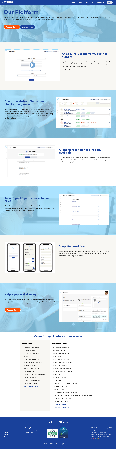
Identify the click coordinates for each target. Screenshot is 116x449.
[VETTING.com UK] (94, 439)
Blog (87, 2)
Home (5, 428)
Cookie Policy (29, 432)
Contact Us (100, 2)
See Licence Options (27, 27)
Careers (6, 432)
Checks (80, 2)
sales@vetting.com (100, 432)
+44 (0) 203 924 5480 (105, 434)
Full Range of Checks (31, 386)
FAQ (93, 2)
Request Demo (11, 27)
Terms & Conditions (31, 430)
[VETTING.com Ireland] (98, 439)
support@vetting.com (103, 436)
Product (72, 2)
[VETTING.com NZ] (96, 439)
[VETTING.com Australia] (92, 439)
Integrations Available (61, 407)
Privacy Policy (29, 428)
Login (109, 2)
